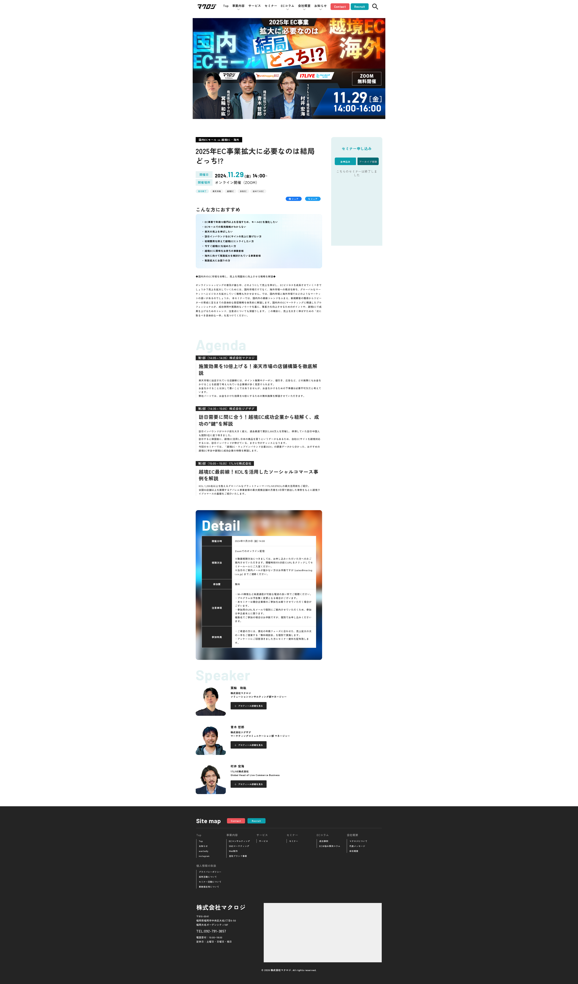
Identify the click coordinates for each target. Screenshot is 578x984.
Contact (340, 6)
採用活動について (208, 876)
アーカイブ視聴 (368, 161)
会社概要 (304, 6)
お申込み (345, 161)
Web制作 (233, 851)
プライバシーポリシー (210, 871)
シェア (294, 198)
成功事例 (323, 841)
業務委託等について (209, 886)
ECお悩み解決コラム (329, 846)
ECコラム (287, 6)
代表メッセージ (357, 846)
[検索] (375, 6)
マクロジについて (358, 841)
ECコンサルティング (239, 841)
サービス (254, 6)
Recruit (359, 6)
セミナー (271, 6)
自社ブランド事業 (238, 855)
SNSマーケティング (239, 846)
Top (226, 6)
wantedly (203, 851)
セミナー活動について (210, 881)
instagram (204, 855)
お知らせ (320, 6)
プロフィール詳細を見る (250, 705)
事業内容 (238, 6)
